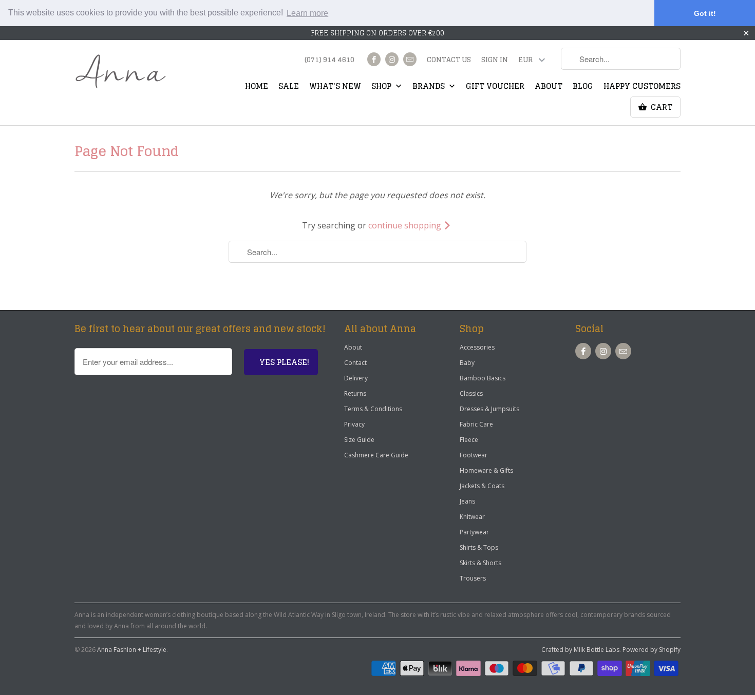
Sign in (494, 60)
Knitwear (472, 516)
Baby (467, 362)
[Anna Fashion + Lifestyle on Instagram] (392, 59)
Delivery (356, 378)
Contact (355, 362)
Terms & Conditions (373, 408)
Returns (355, 393)
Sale (288, 87)
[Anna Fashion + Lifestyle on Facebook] (374, 59)
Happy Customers (642, 87)
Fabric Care (476, 424)
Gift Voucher (495, 87)
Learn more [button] (307, 13)
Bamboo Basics (482, 378)
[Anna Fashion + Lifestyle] (120, 71)
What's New (335, 87)
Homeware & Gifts (486, 470)
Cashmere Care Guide (376, 455)
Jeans (467, 501)
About (548, 87)
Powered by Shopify (651, 649)
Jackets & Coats (482, 485)
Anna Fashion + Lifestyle (131, 649)
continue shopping (405, 225)
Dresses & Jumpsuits (489, 408)
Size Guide (359, 439)
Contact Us (449, 60)
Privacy (354, 424)
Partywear (474, 532)
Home (256, 87)
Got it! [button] (705, 13)
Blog (583, 87)
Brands (429, 87)
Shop (382, 87)
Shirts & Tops (479, 547)
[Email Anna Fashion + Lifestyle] (410, 59)
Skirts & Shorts (480, 562)
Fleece (469, 439)
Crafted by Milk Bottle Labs (580, 649)
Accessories (477, 347)
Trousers (473, 578)
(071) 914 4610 (329, 60)
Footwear (473, 455)
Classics (471, 393)
